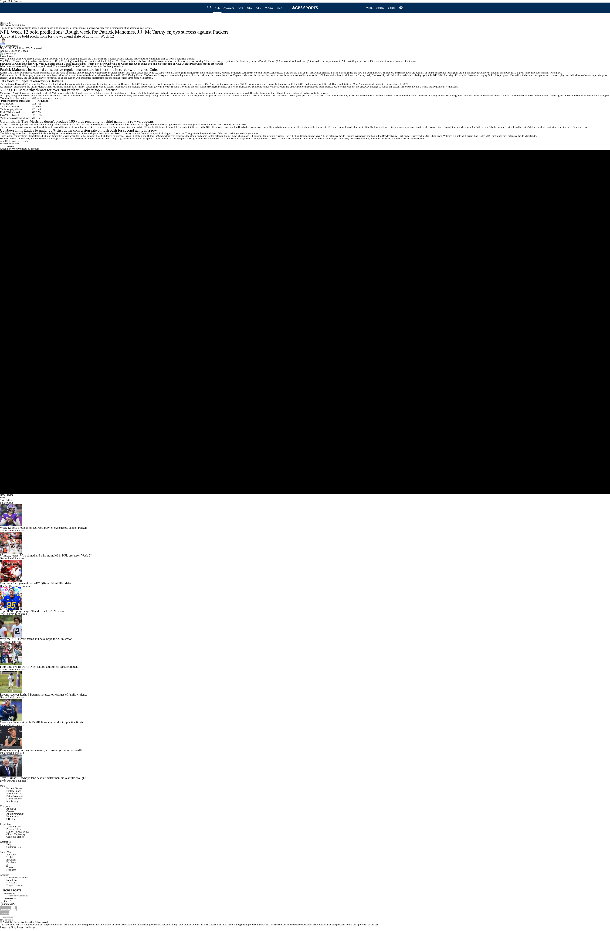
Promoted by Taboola (28, 148)
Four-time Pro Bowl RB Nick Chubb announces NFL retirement (39, 666)
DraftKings (80, 63)
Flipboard (11, 869)
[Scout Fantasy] (7, 916)
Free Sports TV (14, 793)
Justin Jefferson (481, 95)
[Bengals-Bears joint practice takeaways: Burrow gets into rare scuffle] (305, 737)
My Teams (11, 882)
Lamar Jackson (275, 84)
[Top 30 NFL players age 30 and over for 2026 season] (305, 598)
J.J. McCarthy (24, 90)
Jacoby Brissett (435, 127)
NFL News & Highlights (12, 25)
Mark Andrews (360, 84)
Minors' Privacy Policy (17, 831)
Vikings (6, 90)
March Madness (14, 798)
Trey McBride (32, 121)
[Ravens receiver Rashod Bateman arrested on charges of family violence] (305, 682)
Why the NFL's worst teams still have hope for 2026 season (36, 638)
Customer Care (13, 847)
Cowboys (7, 130)
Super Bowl (21, 133)
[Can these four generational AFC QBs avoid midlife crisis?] (305, 571)
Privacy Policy (13, 829)
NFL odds (65, 63)
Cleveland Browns (189, 86)
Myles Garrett (44, 86)
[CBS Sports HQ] (9, 893)
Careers (10, 811)
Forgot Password (14, 885)
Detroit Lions (147, 133)
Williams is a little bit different (458, 136)
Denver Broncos (321, 72)
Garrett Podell (11, 45)
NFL (24, 58)
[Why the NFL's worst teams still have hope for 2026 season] (305, 626)
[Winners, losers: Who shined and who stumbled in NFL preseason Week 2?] (305, 543)
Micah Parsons (44, 95)
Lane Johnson (97, 138)
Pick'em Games (14, 788)
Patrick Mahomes (13, 69)
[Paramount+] (8, 903)
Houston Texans (116, 58)
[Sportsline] (8, 900)
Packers (87, 90)
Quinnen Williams (355, 136)
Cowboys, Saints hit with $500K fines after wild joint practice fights (41, 722)
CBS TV (10, 819)
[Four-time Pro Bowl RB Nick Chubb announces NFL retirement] (305, 654)
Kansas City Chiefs (9, 72)
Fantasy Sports (13, 791)
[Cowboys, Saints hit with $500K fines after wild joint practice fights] (305, 710)
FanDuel (556, 72)
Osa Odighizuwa (433, 136)
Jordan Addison (501, 95)
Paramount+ (12, 816)
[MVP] (5, 912)
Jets (3, 81)
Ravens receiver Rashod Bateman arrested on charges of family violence (43, 694)
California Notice (15, 836)
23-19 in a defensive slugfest (180, 58)
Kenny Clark (396, 136)
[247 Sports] (10, 898)
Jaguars (148, 121)
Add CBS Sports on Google (14, 50)
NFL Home (6, 22)
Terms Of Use (13, 826)
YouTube (11, 854)
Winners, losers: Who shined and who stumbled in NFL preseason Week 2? (46, 555)
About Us (11, 808)
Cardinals (7, 121)
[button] (382, 17)
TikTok (10, 857)
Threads (10, 867)
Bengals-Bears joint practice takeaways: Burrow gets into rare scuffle (41, 750)
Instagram (11, 859)
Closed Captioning (15, 834)
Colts (153, 69)
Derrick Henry (331, 84)
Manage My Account (17, 877)
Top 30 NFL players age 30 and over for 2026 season (32, 611)
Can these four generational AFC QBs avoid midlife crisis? (35, 583)
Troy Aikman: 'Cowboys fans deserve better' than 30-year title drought (42, 778)
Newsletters (12, 880)
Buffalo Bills (158, 58)
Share (2, 497)
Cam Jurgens (53, 138)
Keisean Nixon (572, 95)
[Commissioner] (8, 908)
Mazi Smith (530, 136)
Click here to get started (209, 63)
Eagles (29, 130)
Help (8, 844)
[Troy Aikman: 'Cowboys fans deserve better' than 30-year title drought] (305, 765)
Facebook (11, 862)
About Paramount (15, 813)
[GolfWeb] (6, 919)
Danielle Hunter (267, 61)
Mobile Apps (12, 801)
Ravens (57, 81)
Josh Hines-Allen (265, 127)
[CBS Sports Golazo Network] (18, 895)
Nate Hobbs (587, 95)
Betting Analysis (14, 796)
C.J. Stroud (121, 61)
